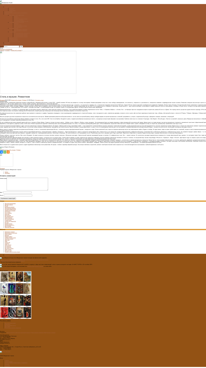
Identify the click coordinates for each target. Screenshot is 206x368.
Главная (7, 6)
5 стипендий (13, 31)
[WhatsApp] (4, 152)
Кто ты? (7, 222)
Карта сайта (13, 10)
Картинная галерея (9, 207)
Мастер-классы (18, 27)
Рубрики (12, 9)
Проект (16, 16)
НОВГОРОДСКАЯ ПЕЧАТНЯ (17, 22)
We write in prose (9, 248)
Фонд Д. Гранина (14, 28)
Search (1, 46)
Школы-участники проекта (20, 18)
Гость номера (8, 213)
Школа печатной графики (20, 26)
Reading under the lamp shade (12, 252)
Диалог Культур (13, 37)
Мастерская (8, 215)
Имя (1, 192)
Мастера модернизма (10, 203)
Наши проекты (8, 217)
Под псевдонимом (9, 219)
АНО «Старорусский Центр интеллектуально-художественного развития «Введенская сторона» (31, 332)
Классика (7, 214)
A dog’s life (7, 242)
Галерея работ (18, 24)
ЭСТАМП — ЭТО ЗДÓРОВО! (17, 15)
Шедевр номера (9, 204)
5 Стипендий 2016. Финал (20, 34)
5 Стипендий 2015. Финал (20, 35)
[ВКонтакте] (1, 152)
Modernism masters (10, 231)
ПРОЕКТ (16, 23)
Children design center (10, 237)
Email (2, 195)
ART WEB (7, 42)
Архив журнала (9, 11)
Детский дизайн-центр (10, 209)
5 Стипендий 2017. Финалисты (22, 33)
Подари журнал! (14, 39)
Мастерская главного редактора (13, 327)
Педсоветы (7, 211)
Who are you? (8, 250)
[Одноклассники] (8, 152)
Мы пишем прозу (9, 216)
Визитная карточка (9, 227)
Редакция (2, 100)
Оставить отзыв (40, 100)
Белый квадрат (8, 223)
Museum (7, 235)
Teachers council (9, 239)
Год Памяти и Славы (15, 41)
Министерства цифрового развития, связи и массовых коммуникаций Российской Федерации (24, 259)
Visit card (7, 240)
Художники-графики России (21, 21)
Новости (16, 17)
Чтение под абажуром (10, 221)
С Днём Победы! (14, 40)
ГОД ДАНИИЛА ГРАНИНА (20, 29)
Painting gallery (8, 236)
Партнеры (7, 43)
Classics (7, 243)
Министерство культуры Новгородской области (13, 260)
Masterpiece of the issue (11, 233)
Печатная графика (18, 20)
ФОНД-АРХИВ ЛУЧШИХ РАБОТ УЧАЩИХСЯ (16, 12)
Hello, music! (8, 244)
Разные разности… (9, 224)
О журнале (12, 8)
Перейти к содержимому (6, 4)
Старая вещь (8, 220)
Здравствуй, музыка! (16, 50)
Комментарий (3, 178)
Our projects (8, 246)
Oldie (6, 241)
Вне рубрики (8, 226)
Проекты (7, 14)
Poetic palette (8, 234)
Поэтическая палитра (10, 208)
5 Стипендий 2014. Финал (20, 36)
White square (8, 249)
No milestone (8, 247)
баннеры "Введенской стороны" (35, 266)
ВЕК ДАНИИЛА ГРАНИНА (20, 30)
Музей (6, 205)
